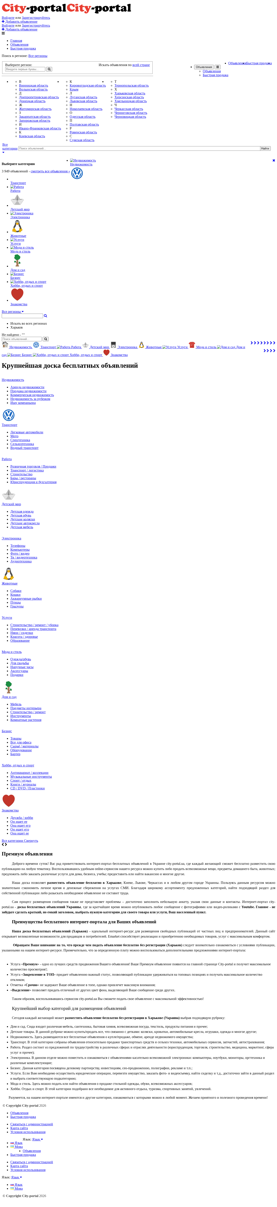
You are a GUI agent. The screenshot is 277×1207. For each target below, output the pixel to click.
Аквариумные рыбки (26, 598)
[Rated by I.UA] (32, 1143)
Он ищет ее (18, 821)
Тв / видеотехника (23, 557)
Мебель (15, 704)
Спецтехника (20, 440)
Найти (265, 148)
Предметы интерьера (25, 708)
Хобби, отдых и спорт (18, 765)
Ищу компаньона (23, 403)
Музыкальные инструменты (31, 776)
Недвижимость (13, 380)
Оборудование (21, 750)
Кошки (15, 594)
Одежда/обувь (20, 659)
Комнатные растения (25, 720)
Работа (7, 459)
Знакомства (10, 810)
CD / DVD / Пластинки (27, 788)
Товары (15, 738)
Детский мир (11, 504)
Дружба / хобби (21, 818)
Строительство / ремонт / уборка (34, 625)
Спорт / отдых (20, 780)
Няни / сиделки (21, 633)
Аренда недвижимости (27, 387)
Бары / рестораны (23, 478)
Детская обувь (20, 515)
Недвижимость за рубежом (30, 399)
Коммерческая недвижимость (32, 395)
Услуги (7, 617)
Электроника (11, 538)
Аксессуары (19, 671)
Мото (14, 436)
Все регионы (37, 56)
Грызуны (17, 606)
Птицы (15, 602)
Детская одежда (22, 511)
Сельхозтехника (22, 444)
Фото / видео (19, 553)
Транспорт (9, 425)
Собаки (15, 591)
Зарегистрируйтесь (36, 17)
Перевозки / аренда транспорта (33, 629)
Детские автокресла (25, 523)
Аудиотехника (21, 561)
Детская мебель (21, 527)
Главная (16, 40)
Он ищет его (19, 829)
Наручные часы (22, 667)
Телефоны (17, 546)
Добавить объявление (21, 21)
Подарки (16, 675)
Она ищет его (20, 825)
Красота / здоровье (24, 636)
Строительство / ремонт (28, 712)
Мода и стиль (12, 652)
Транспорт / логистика (27, 470)
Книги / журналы (23, 784)
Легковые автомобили (26, 432)
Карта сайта (19, 1128)
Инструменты (20, 716)
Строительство (21, 474)
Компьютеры (20, 549)
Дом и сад (9, 697)
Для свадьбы (19, 663)
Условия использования (27, 1132)
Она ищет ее (19, 833)
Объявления (19, 44)
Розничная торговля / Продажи (33, 466)
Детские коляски (22, 519)
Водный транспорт (24, 448)
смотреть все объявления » (50, 171)
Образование (20, 640)
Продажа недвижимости (28, 391)
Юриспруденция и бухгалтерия (33, 482)
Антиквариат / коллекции (29, 772)
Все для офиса (20, 742)
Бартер (15, 754)
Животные (10, 583)
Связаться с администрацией (31, 1124)
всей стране (141, 65)
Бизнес (7, 731)
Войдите (8, 17)
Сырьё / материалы (24, 746)
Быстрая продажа (23, 48)
